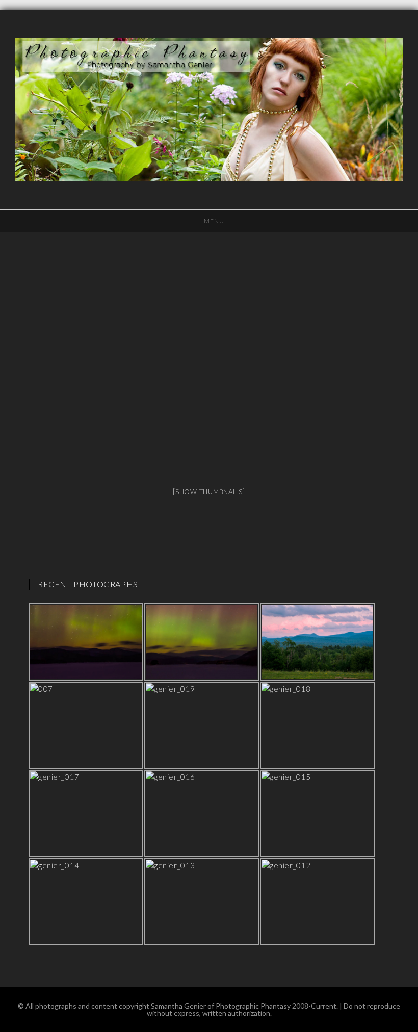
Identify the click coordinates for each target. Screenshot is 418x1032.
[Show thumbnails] (209, 491)
